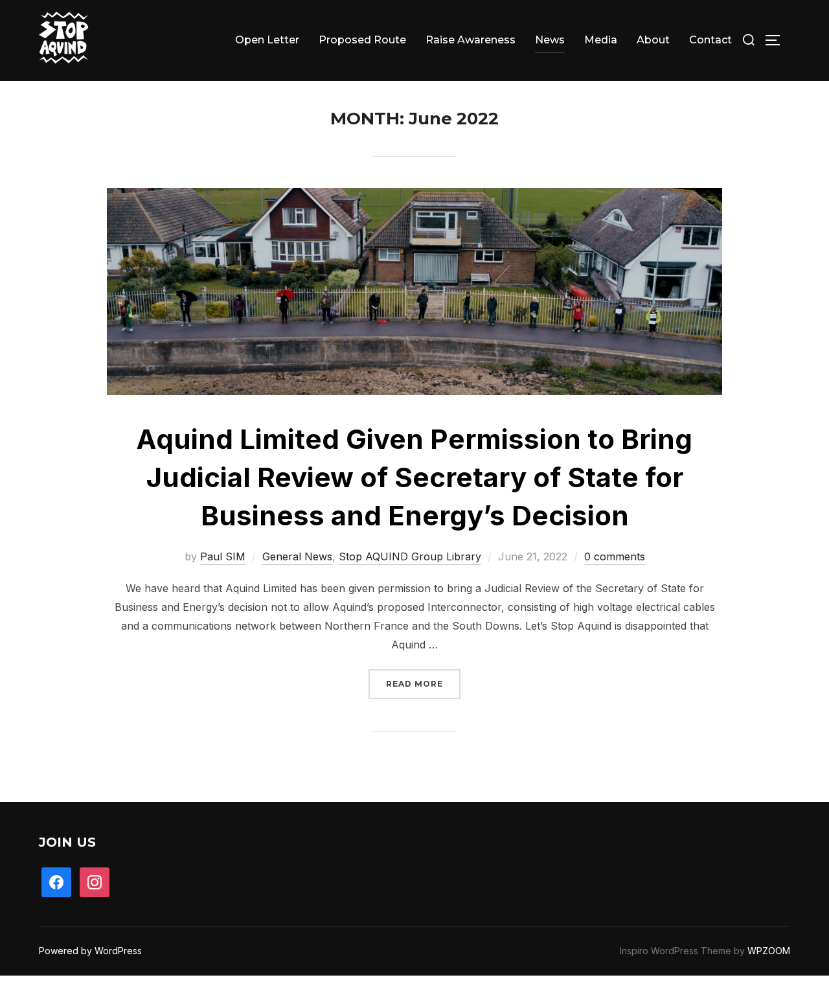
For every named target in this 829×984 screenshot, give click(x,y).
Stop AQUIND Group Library (410, 556)
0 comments (614, 556)
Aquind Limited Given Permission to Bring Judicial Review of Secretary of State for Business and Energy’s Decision (414, 477)
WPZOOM (768, 950)
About (653, 40)
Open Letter (267, 40)
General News (297, 556)
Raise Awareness (471, 40)
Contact (710, 40)
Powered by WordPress (90, 950)
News (550, 40)
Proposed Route (362, 40)
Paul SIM (222, 556)
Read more (423, 683)
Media (600, 40)
